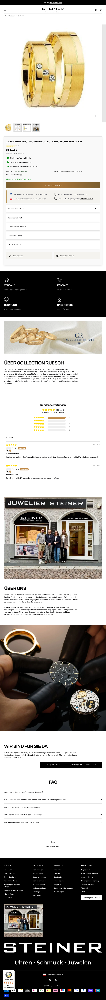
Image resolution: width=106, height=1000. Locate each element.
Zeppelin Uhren (10, 877)
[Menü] (13, 971)
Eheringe (36, 892)
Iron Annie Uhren (10, 881)
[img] (11, 445)
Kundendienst (59, 877)
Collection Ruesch (20, 171)
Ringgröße (58, 884)
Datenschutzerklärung (90, 881)
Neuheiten (37, 895)
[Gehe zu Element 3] (27, 127)
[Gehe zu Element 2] (17, 127)
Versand (21, 153)
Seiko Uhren (9, 870)
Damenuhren (38, 870)
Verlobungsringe (39, 888)
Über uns (57, 870)
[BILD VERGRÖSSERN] (95, 116)
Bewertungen (59, 892)
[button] (39, 418)
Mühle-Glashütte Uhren (13, 890)
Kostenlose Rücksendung (63, 888)
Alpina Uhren (9, 894)
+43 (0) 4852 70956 (56, 2)
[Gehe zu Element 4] (36, 127)
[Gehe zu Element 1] (8, 127)
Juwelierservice (59, 881)
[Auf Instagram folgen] (56, 980)
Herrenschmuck (39, 884)
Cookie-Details (87, 877)
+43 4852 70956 (86, 199)
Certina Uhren (9, 873)
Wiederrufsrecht (87, 884)
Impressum (85, 870)
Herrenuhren (38, 873)
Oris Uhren (8, 898)
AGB (83, 892)
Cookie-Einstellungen (89, 873)
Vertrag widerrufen (92, 897)
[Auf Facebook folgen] (49, 980)
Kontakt (57, 873)
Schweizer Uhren (39, 877)
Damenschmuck (39, 881)
